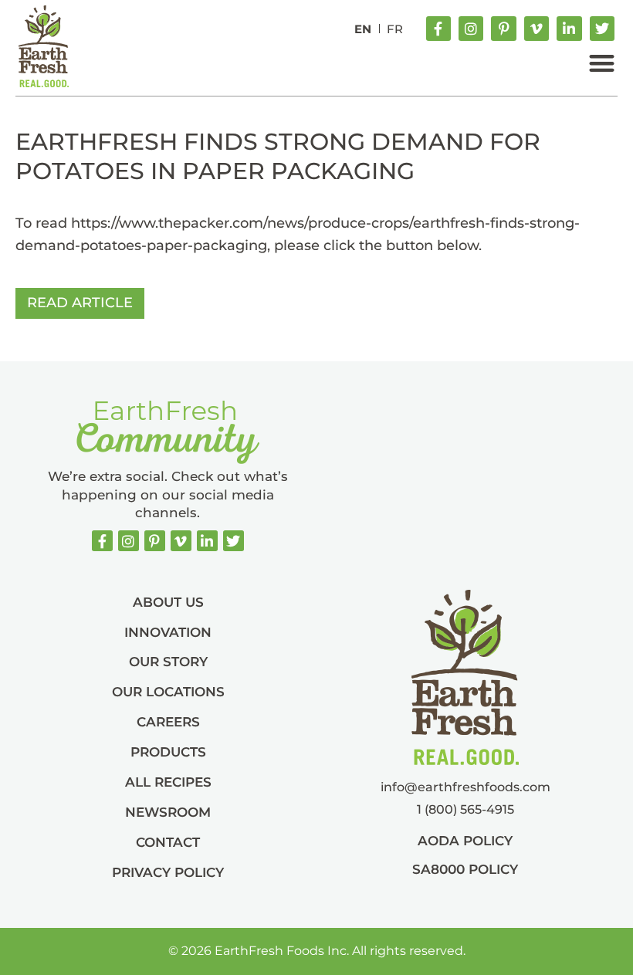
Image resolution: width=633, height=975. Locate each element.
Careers (168, 722)
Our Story (168, 661)
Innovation (168, 632)
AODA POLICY (465, 840)
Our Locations (168, 691)
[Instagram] (471, 28)
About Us (168, 602)
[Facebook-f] (438, 28)
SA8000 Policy (465, 869)
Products (168, 752)
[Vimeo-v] (536, 28)
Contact (168, 842)
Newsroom (168, 812)
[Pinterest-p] (503, 28)
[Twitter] (602, 28)
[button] (601, 62)
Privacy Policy (168, 872)
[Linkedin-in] (569, 28)
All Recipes (168, 782)
